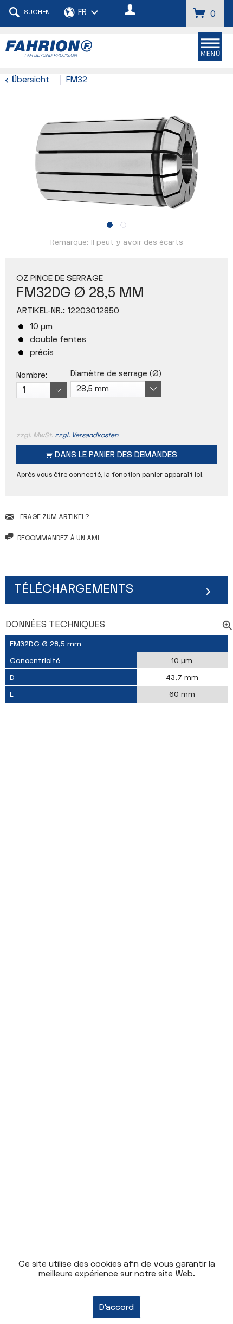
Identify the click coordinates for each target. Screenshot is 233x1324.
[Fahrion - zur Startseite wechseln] (60, 48)
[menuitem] (210, 46)
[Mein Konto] (130, 11)
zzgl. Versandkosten (86, 435)
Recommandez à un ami (58, 538)
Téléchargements (73, 589)
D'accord (116, 1307)
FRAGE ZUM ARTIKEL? (53, 517)
